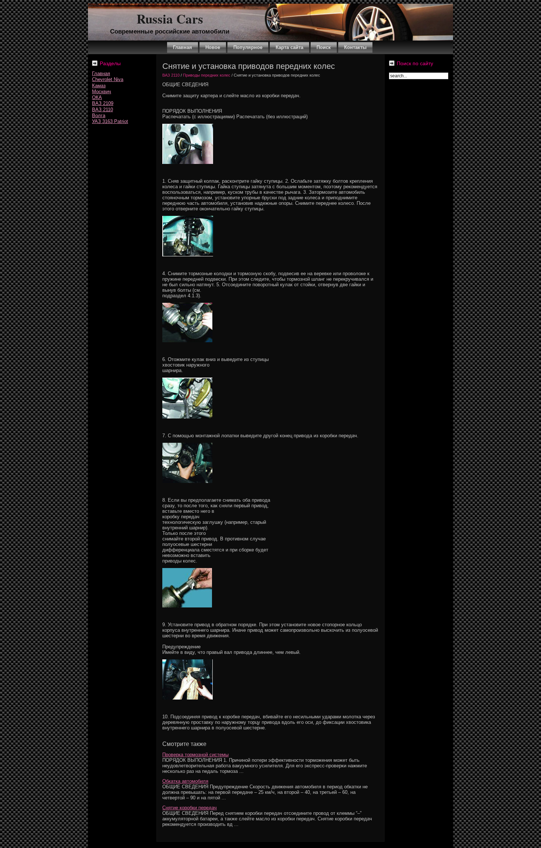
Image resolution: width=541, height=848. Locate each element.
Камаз (99, 85)
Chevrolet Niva (107, 79)
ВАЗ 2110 (102, 109)
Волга (98, 115)
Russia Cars (170, 18)
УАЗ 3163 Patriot (110, 121)
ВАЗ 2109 (102, 103)
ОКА (97, 97)
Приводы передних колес (206, 75)
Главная (101, 73)
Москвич (101, 91)
